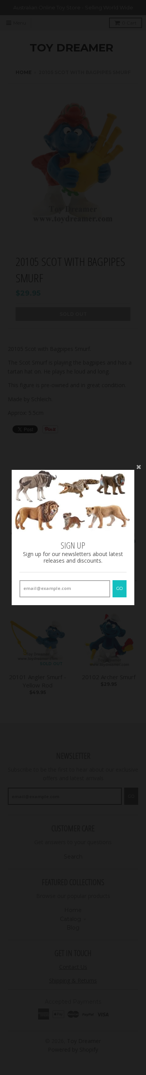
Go (119, 588)
